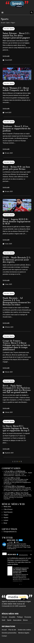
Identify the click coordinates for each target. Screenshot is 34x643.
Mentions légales (23, 633)
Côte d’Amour (8, 509)
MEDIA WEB (12, 554)
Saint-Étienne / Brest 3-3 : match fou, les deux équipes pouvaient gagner (16, 35)
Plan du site (12, 629)
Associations (17, 620)
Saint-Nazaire (8, 512)
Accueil (3, 22)
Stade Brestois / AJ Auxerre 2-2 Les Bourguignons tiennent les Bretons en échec (16, 301)
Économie (28, 617)
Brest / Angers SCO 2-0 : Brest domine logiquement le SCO (16, 221)
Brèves (25, 620)
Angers (6, 515)
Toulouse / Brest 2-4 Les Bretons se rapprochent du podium (16, 128)
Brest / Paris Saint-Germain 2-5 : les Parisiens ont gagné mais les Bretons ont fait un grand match (17, 389)
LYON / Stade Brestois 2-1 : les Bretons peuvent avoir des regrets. (17, 260)
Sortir (3, 620)
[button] (2, 12)
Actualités (12, 617)
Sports (8, 22)
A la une (6, 28)
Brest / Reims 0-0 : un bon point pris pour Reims (16, 168)
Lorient (6, 520)
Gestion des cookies (24, 629)
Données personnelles (9, 633)
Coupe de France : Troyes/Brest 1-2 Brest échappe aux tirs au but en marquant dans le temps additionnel (16, 345)
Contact (4, 636)
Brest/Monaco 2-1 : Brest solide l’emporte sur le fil (16, 89)
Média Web (7, 506)
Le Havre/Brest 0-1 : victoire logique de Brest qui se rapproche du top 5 (16, 428)
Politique (20, 617)
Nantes (6, 517)
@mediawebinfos (23, 555)
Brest (5, 523)
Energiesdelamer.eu (10, 531)
